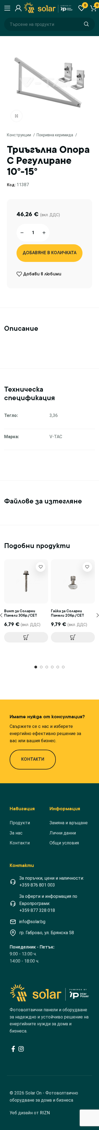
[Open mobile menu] (6, 8)
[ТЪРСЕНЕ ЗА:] (86, 24)
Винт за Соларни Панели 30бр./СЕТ (20, 613)
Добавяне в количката (49, 252)
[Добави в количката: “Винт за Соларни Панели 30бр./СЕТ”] (26, 637)
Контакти (20, 843)
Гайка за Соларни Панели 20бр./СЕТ (67, 613)
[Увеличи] (16, 115)
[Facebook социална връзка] (13, 1048)
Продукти (20, 822)
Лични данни (63, 833)
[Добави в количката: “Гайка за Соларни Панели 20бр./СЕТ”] (73, 637)
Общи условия (64, 843)
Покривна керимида (55, 135)
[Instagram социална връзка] (21, 1048)
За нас (16, 833)
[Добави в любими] (40, 567)
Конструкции (19, 135)
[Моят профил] (17, 8)
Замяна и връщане (69, 822)
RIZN (45, 1112)
